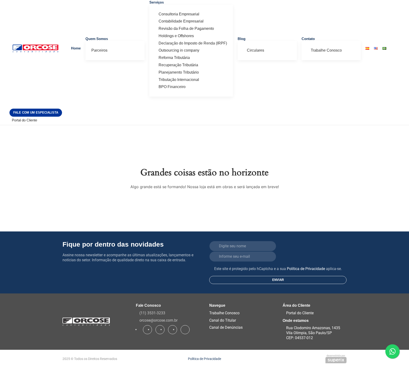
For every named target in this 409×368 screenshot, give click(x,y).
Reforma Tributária (174, 58)
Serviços (156, 2)
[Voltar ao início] (35, 48)
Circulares (255, 50)
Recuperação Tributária (178, 65)
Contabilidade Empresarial (181, 21)
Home (76, 48)
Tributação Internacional (179, 80)
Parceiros (99, 50)
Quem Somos (96, 39)
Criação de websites (336, 359)
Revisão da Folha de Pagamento (186, 29)
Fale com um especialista (35, 112)
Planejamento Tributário (179, 72)
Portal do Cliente (24, 120)
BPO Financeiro (172, 87)
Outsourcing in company (179, 50)
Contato (308, 39)
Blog (241, 39)
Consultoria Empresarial (179, 14)
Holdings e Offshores (176, 36)
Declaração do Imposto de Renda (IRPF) (193, 43)
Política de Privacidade (306, 268)
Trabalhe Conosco (326, 50)
